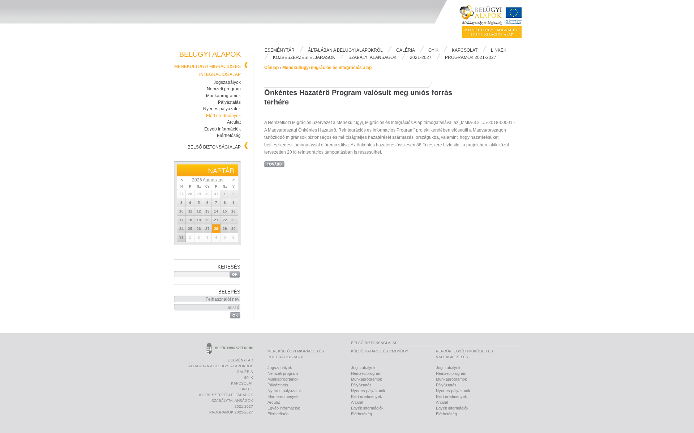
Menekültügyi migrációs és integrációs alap (327, 67)
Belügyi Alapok (495, 22)
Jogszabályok (227, 82)
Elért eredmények (223, 115)
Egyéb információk (222, 129)
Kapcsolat (464, 50)
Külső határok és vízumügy (379, 351)
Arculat (234, 122)
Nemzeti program (224, 88)
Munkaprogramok (223, 95)
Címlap (271, 67)
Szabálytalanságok (372, 57)
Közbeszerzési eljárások (304, 57)
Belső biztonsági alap (214, 147)
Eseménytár (280, 50)
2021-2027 (421, 57)
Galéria (405, 50)
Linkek (498, 50)
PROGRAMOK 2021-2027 (470, 57)
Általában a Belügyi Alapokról (345, 50)
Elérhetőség (229, 135)
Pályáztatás (229, 102)
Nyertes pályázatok (222, 108)
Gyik (433, 50)
